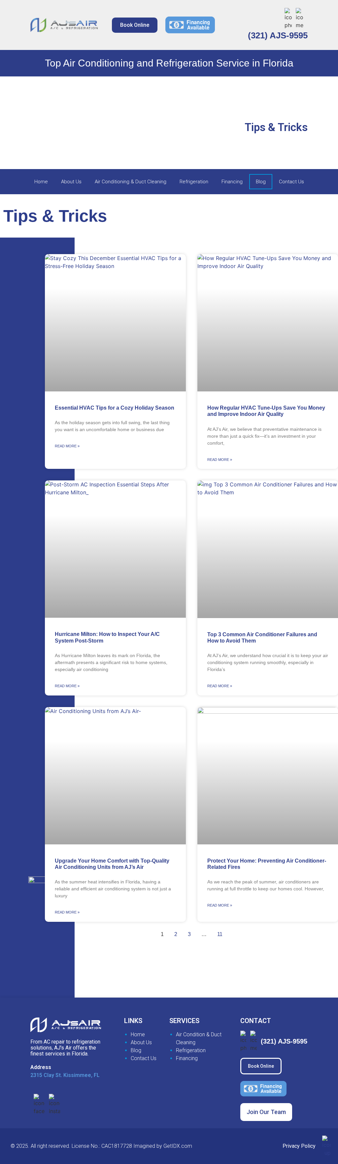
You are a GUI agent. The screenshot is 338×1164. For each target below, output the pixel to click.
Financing (232, 182)
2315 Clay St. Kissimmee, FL (65, 1075)
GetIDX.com (177, 1146)
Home (41, 182)
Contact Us (291, 182)
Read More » (67, 446)
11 (219, 934)
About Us (71, 182)
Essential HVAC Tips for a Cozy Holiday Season (114, 408)
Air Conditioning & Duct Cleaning (130, 182)
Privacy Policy (299, 1146)
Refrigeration (194, 182)
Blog (261, 182)
